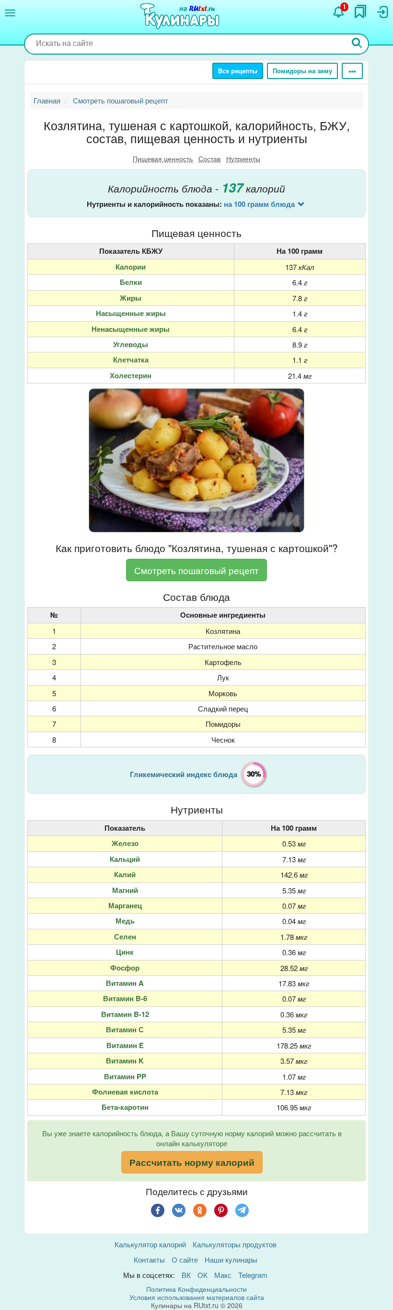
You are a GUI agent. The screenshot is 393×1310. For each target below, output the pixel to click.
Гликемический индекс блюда (183, 774)
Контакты (149, 1259)
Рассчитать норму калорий (191, 1162)
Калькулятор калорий (150, 1244)
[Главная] (181, 17)
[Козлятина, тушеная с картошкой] (196, 460)
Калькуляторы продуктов (235, 1244)
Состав (209, 158)
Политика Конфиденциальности (196, 1289)
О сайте (185, 1259)
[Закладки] (360, 11)
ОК (202, 1275)
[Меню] (10, 13)
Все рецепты (237, 70)
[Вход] (382, 12)
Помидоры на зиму (302, 70)
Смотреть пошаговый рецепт (196, 570)
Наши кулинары (231, 1259)
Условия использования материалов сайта (196, 1297)
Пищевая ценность (163, 158)
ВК (186, 1275)
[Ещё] (352, 71)
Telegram (252, 1275)
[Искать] (357, 43)
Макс (222, 1275)
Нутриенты (243, 158)
